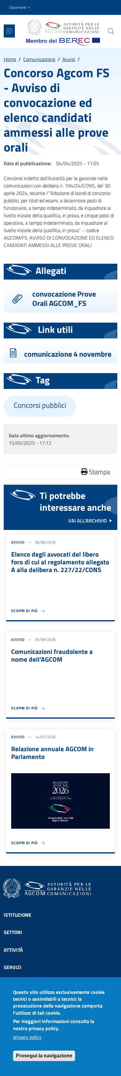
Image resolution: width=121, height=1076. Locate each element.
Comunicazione (39, 59)
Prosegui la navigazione (44, 1055)
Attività (13, 950)
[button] (20, 7)
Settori (13, 932)
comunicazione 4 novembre (67, 353)
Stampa (98, 472)
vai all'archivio (87, 520)
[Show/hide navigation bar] (9, 31)
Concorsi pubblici (40, 405)
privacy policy (27, 1037)
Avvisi (68, 59)
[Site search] (111, 31)
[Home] (63, 27)
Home (10, 59)
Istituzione (17, 915)
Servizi (12, 967)
